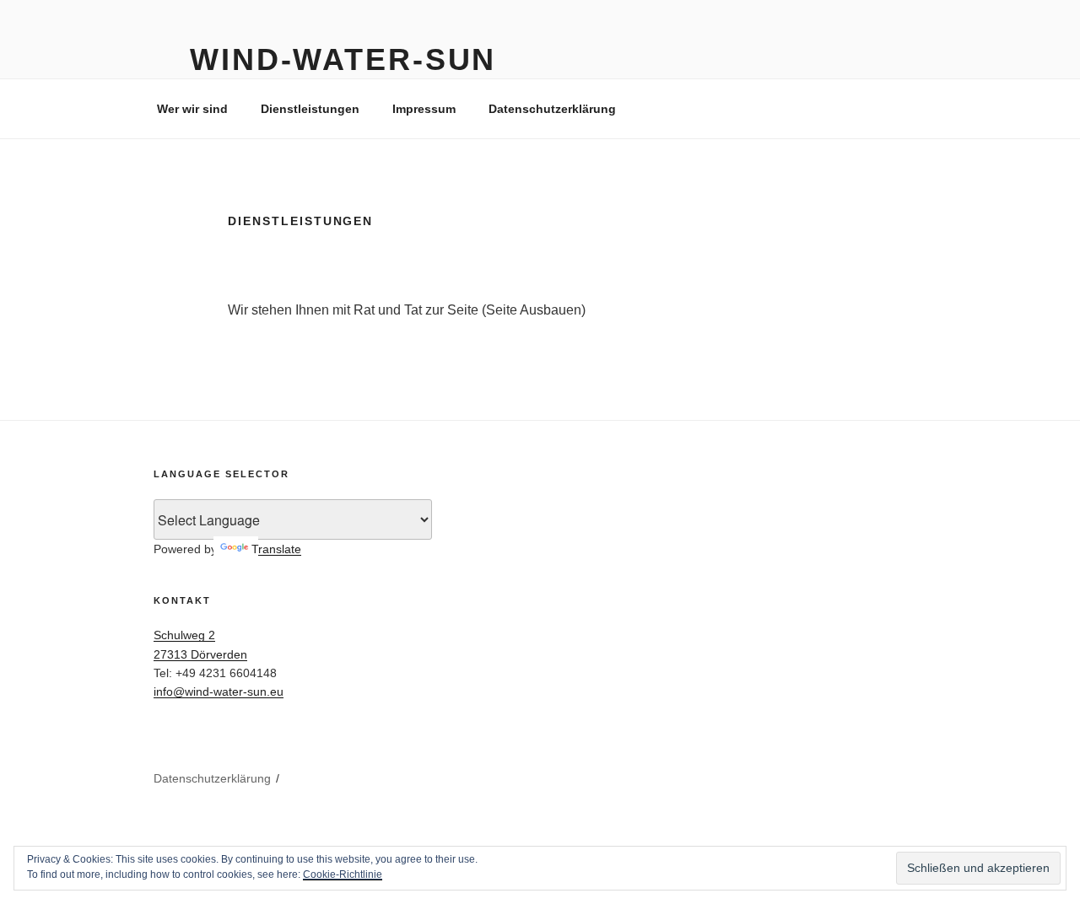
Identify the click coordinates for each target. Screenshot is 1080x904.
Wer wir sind (192, 109)
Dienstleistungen (310, 109)
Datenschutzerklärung (552, 109)
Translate (276, 549)
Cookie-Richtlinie (342, 874)
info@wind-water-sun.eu (219, 691)
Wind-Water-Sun (343, 59)
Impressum (424, 109)
